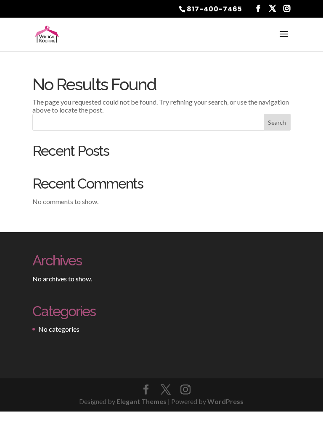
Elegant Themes (141, 401)
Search (277, 122)
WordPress (225, 401)
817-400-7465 (214, 9)
